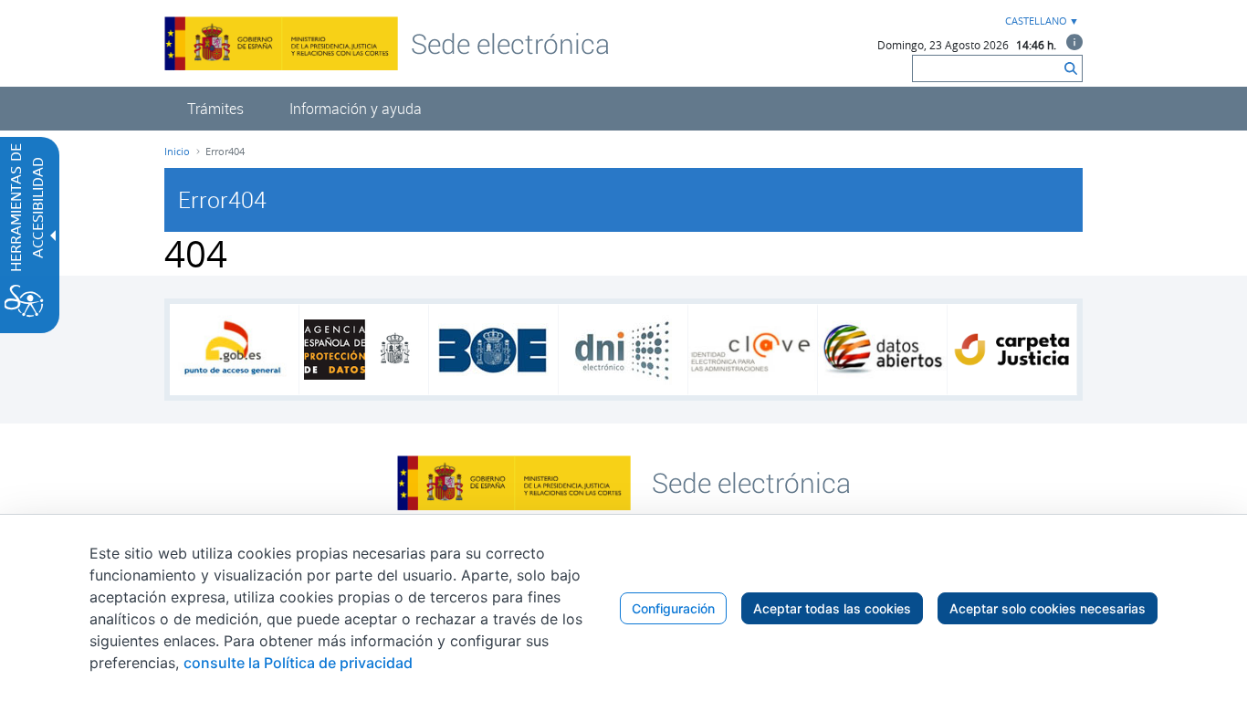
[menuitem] (215, 108)
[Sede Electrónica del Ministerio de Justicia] (510, 43)
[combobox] (1040, 21)
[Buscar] (1071, 68)
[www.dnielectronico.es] (623, 350)
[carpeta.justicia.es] (1012, 349)
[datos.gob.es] (882, 349)
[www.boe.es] (493, 349)
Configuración (673, 608)
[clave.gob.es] (752, 350)
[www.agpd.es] (364, 349)
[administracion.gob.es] (234, 349)
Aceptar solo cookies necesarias (1047, 608)
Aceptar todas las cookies (832, 608)
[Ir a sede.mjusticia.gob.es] (751, 481)
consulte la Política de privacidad (298, 663)
